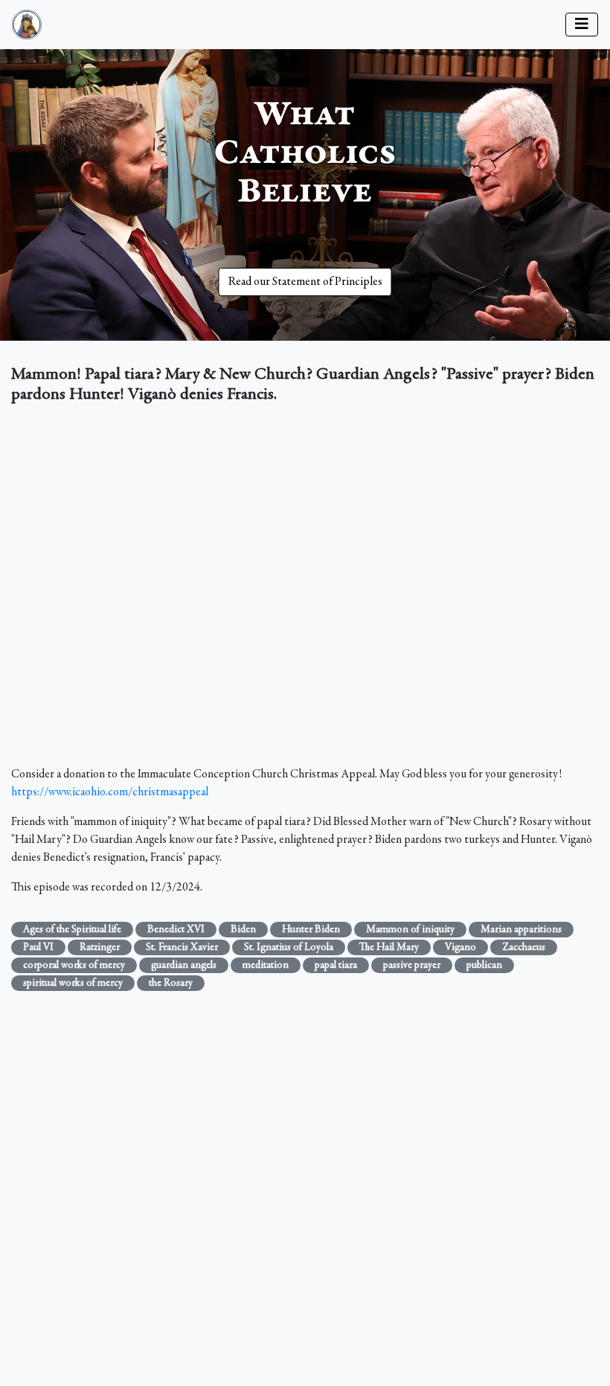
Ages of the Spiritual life (72, 930)
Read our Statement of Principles (305, 282)
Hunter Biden (311, 930)
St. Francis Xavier (182, 948)
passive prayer (411, 965)
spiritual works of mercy (73, 983)
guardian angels (183, 965)
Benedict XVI (176, 930)
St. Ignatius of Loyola (288, 948)
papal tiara (336, 965)
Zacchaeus (523, 948)
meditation (266, 965)
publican (484, 965)
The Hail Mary (389, 948)
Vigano (460, 948)
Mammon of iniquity (410, 930)
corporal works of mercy (74, 965)
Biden (243, 930)
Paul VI (38, 948)
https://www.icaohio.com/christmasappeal (109, 792)
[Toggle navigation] (581, 24)
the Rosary (171, 983)
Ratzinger (100, 948)
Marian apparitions (521, 930)
